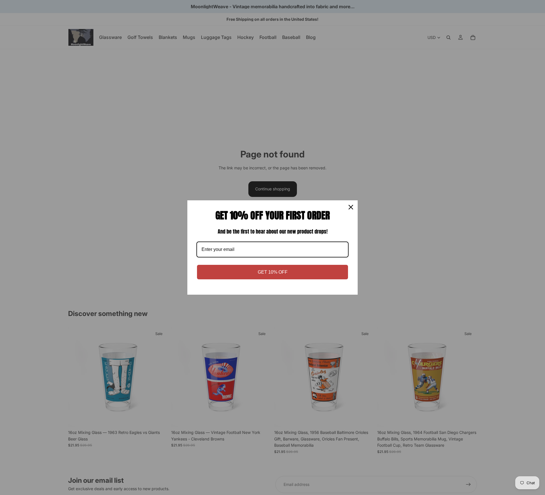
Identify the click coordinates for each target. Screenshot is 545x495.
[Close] (351, 207)
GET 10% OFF (273, 272)
